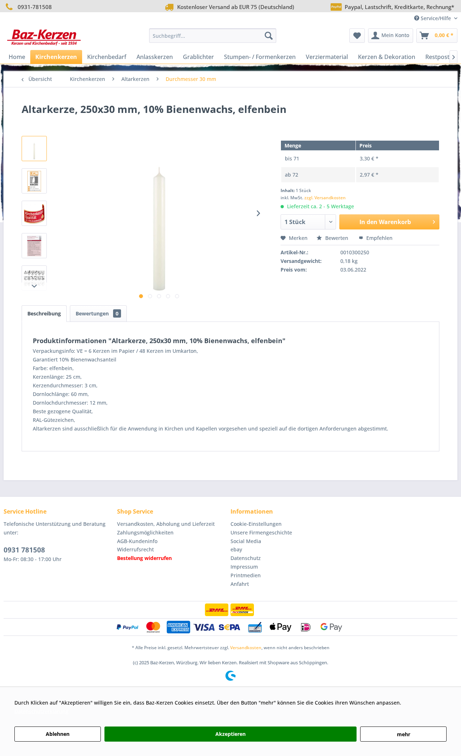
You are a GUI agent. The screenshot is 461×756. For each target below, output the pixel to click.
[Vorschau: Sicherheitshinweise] (34, 278)
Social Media (245, 541)
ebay (236, 549)
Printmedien (245, 575)
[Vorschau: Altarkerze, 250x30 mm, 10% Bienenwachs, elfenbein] (34, 180)
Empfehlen (379, 237)
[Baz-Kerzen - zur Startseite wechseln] (44, 37)
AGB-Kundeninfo (137, 541)
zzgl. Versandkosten (325, 198)
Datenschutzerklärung (41, 711)
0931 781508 (24, 550)
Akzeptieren (230, 733)
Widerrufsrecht (135, 549)
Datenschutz (245, 558)
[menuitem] (212, 35)
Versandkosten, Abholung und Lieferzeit (166, 523)
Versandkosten (245, 648)
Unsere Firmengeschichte (261, 532)
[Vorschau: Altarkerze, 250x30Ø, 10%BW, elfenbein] (34, 148)
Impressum (244, 566)
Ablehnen (58, 733)
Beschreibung (44, 313)
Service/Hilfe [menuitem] (435, 18)
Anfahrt (239, 583)
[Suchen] (268, 35)
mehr (403, 734)
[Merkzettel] (357, 35)
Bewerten (337, 237)
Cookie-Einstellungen (256, 523)
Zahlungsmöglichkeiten (145, 532)
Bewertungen (97, 313)
